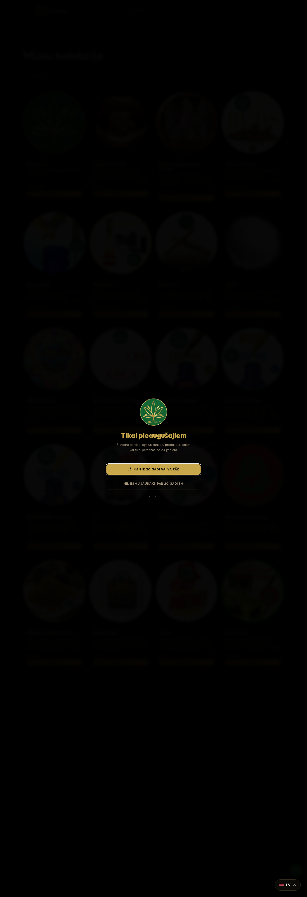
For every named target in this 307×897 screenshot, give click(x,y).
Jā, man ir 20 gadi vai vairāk (153, 469)
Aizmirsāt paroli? (188, 873)
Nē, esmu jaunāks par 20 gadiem (153, 484)
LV (288, 885)
